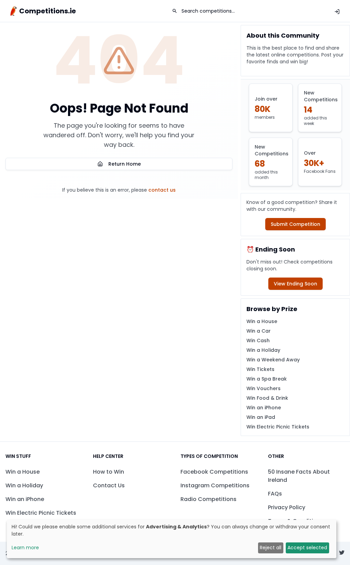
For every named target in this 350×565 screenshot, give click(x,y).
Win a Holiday (263, 350)
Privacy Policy (286, 507)
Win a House (261, 321)
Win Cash (258, 340)
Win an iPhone (263, 407)
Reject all (270, 547)
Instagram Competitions (215, 485)
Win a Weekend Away (273, 359)
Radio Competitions (208, 499)
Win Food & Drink (267, 398)
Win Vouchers (263, 388)
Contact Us (109, 485)
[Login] (337, 11)
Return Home (124, 163)
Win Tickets (260, 369)
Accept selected (307, 547)
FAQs (275, 494)
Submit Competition (295, 224)
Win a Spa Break (266, 378)
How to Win (108, 472)
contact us (162, 190)
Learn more (25, 547)
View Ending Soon (295, 283)
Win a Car (258, 331)
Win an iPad (260, 417)
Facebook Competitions (214, 472)
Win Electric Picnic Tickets (277, 426)
